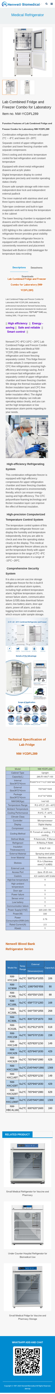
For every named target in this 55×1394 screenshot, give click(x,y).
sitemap (27, 1388)
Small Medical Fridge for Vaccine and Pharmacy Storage (27, 1317)
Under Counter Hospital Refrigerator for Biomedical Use (27, 1255)
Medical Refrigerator (27, 15)
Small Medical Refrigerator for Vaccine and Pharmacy (27, 1193)
